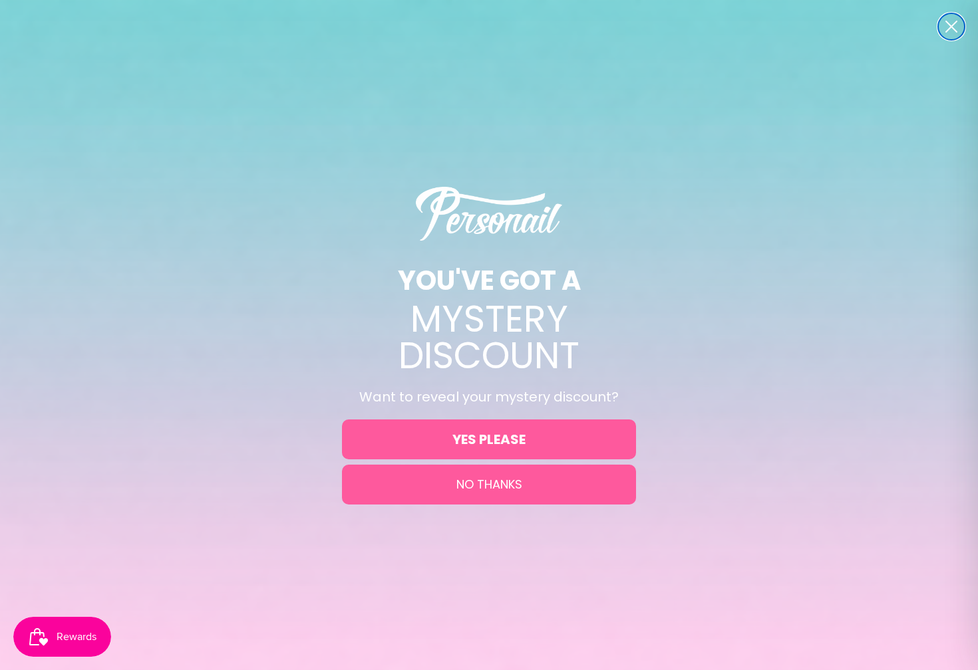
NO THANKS (489, 484)
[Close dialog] (951, 26)
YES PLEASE (489, 439)
